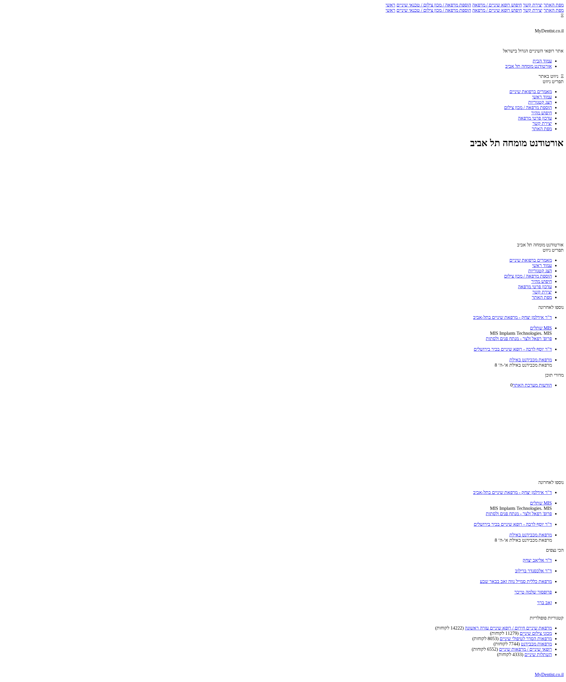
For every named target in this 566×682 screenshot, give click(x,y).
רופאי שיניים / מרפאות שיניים (525, 649)
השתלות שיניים (538, 654)
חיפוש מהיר (541, 112)
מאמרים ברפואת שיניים (530, 91)
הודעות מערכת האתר (532, 385)
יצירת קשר (532, 4)
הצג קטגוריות (540, 102)
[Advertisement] (283, 196)
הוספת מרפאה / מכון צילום (528, 107)
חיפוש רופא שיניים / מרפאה (497, 4)
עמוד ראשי (542, 96)
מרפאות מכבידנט (536, 643)
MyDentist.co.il (549, 674)
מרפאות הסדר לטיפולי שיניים (526, 638)
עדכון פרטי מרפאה (535, 118)
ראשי (390, 4)
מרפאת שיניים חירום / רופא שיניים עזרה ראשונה (508, 627)
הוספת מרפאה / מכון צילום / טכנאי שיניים (433, 4)
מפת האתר (554, 4)
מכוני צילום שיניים (536, 633)
